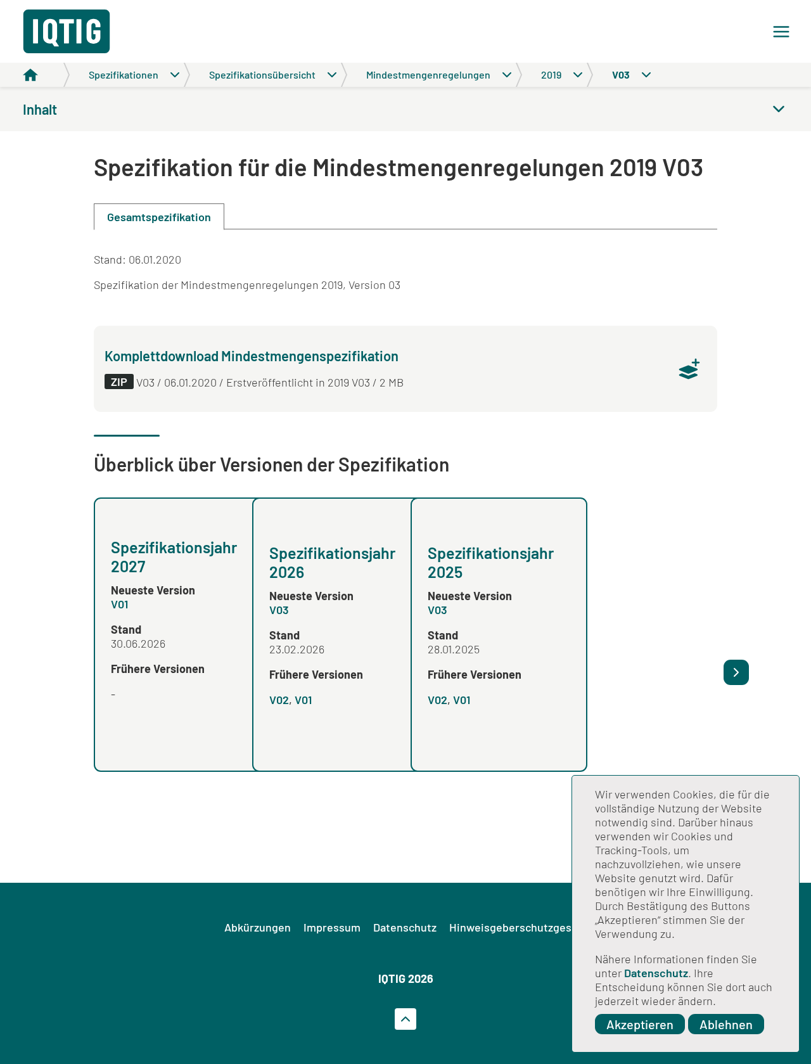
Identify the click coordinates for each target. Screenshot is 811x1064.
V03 (279, 610)
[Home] (46, 75)
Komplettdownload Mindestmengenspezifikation (252, 355)
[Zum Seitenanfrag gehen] (405, 1019)
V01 (119, 604)
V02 (279, 700)
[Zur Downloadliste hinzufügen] (689, 369)
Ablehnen (726, 1024)
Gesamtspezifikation (159, 217)
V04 (596, 700)
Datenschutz (656, 973)
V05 (596, 610)
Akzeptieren (640, 1024)
